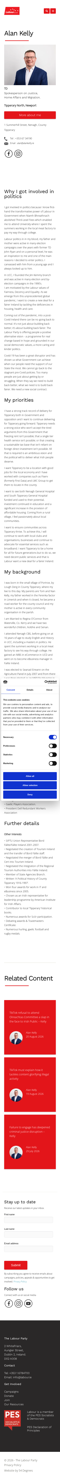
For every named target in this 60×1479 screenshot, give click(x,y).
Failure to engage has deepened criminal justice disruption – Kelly (29, 1131)
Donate (9, 1396)
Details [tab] (30, 690)
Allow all (30, 776)
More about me (30, 115)
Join (7, 1400)
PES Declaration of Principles (39, 1428)
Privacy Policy (20, 1281)
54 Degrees (26, 1470)
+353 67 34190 (23, 138)
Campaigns (11, 1391)
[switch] (53, 746)
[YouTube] (28, 1304)
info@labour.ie (22, 1377)
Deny (30, 794)
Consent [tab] (11, 690)
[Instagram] (19, 1304)
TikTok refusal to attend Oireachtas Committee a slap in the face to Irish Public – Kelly (29, 1017)
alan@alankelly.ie (25, 143)
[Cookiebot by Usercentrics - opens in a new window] (44, 682)
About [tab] (49, 690)
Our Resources (14, 1404)
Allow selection (30, 785)
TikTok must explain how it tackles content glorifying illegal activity (29, 1074)
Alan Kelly (31, 1032)
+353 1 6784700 (19, 1373)
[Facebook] (9, 1304)
